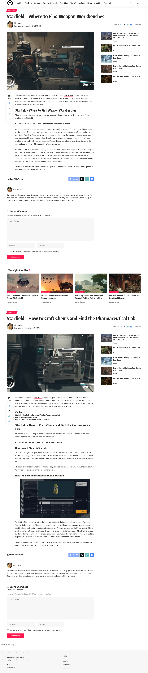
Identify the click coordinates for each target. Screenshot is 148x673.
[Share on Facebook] (120, 24)
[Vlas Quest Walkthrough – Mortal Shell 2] (106, 48)
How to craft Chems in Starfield (26, 417)
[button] (130, 3)
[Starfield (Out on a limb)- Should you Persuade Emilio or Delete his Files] (91, 283)
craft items (68, 95)
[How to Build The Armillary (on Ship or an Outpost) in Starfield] (23, 283)
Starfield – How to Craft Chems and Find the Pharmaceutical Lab (37, 415)
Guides (115, 41)
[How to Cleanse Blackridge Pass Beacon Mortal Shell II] (106, 69)
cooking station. (78, 525)
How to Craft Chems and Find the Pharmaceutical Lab (47, 124)
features (38, 397)
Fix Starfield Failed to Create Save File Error (44, 442)
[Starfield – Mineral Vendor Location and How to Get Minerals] (125, 283)
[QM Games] (10, 3)
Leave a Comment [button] (16, 590)
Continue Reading (7, 645)
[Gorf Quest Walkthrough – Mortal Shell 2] (106, 79)
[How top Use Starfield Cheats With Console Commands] (57, 283)
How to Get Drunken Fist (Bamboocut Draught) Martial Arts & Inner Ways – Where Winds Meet (126, 35)
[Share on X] (124, 24)
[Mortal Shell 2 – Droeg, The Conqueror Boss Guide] (106, 59)
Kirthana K (18, 23)
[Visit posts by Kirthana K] (10, 24)
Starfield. (40, 104)
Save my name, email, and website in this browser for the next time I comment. (35, 251)
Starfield (12, 10)
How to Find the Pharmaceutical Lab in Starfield (32, 419)
